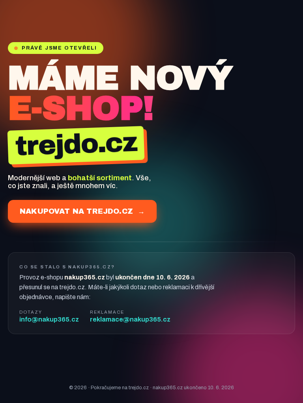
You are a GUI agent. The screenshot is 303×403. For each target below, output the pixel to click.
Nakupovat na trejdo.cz (82, 211)
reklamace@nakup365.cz (130, 319)
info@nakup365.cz (49, 319)
